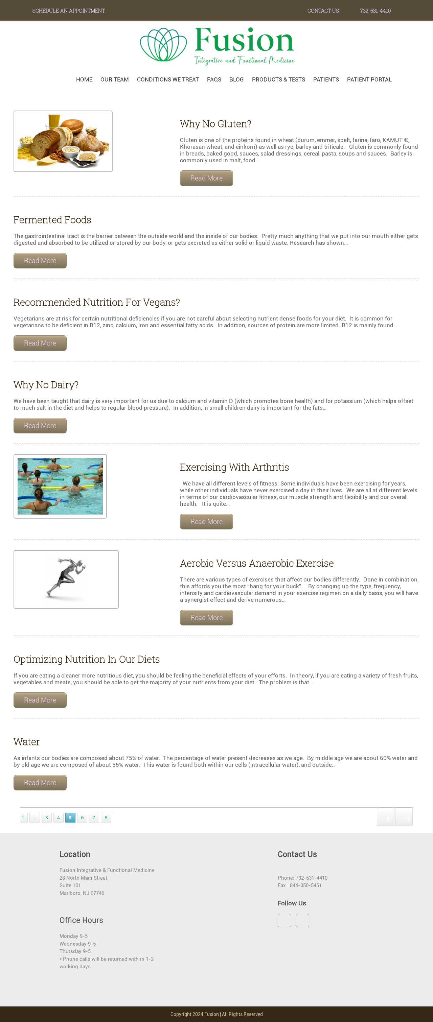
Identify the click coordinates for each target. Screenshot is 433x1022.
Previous (385, 817)
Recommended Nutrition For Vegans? (97, 302)
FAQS (214, 79)
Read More (206, 178)
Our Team (114, 79)
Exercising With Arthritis (234, 467)
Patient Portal (369, 79)
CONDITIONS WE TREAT (168, 79)
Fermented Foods (52, 219)
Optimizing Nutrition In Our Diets (87, 659)
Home (84, 79)
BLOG (236, 79)
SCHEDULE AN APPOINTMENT (68, 10)
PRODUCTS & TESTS (278, 79)
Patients (326, 79)
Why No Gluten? (215, 123)
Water (27, 741)
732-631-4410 (375, 10)
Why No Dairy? (46, 384)
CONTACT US (323, 10)
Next (404, 817)
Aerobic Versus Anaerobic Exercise (257, 563)
